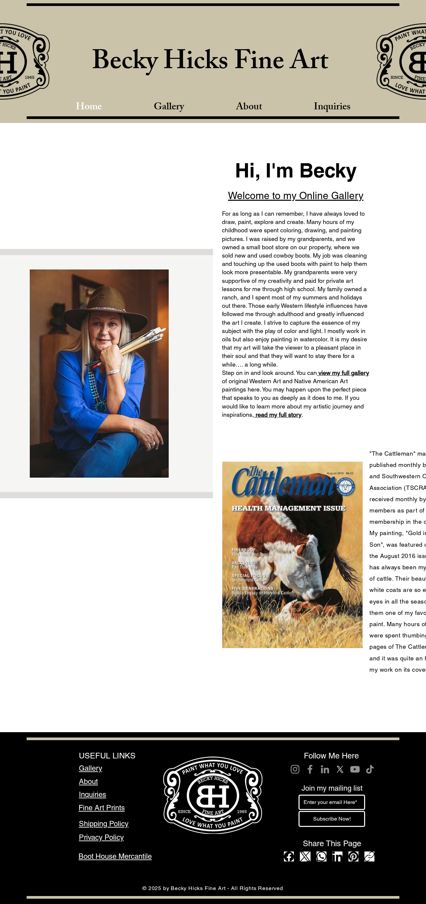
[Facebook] (310, 769)
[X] (340, 769)
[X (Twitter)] (305, 856)
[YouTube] (355, 769)
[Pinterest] (353, 856)
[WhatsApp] (321, 856)
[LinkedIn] (325, 769)
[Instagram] (295, 769)
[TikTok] (370, 769)
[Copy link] (369, 856)
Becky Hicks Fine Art (210, 64)
